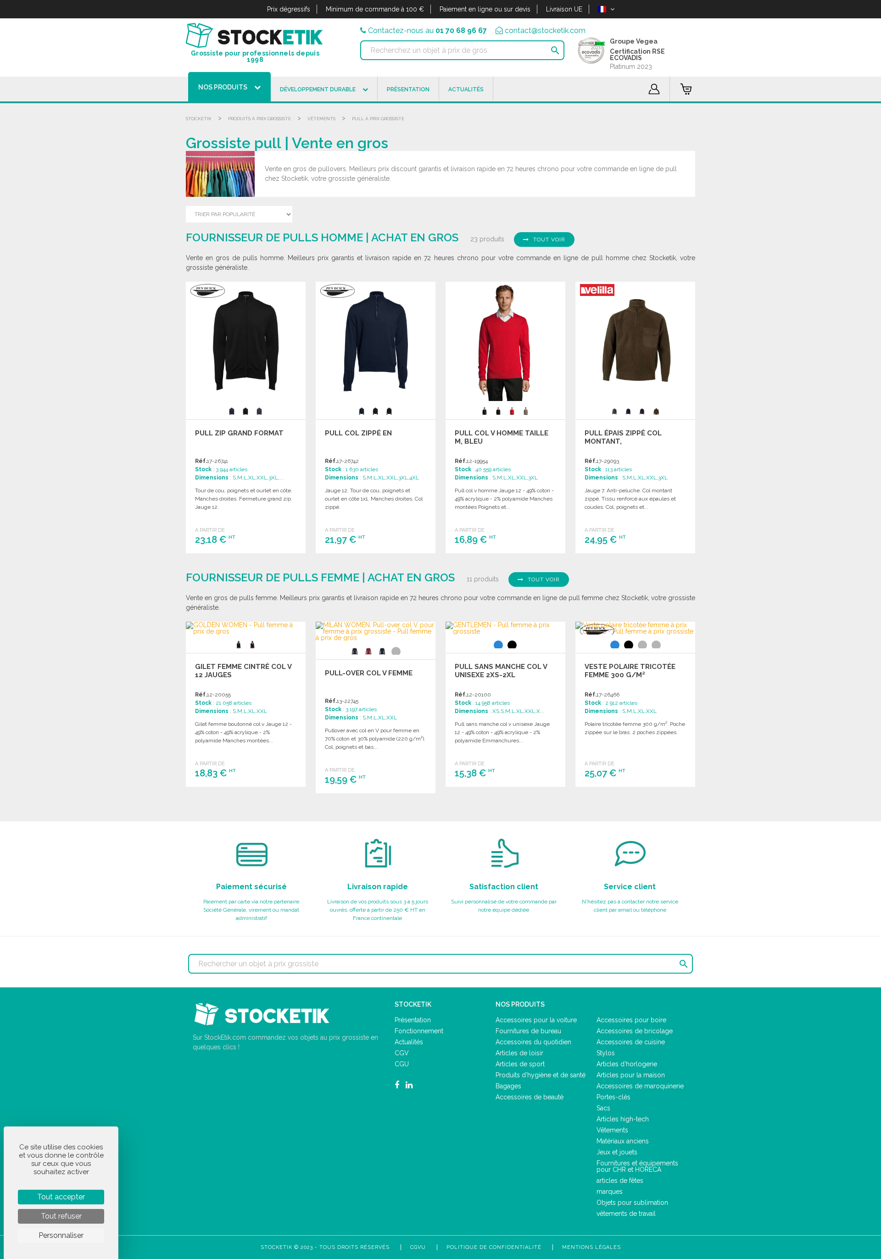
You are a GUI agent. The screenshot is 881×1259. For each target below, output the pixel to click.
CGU (402, 1064)
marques (610, 1191)
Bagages (508, 1086)
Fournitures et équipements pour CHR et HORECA (637, 1166)
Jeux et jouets (617, 1152)
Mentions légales (591, 1247)
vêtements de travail (626, 1213)
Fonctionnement (419, 1031)
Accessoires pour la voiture (536, 1020)
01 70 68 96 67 (461, 30)
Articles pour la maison (631, 1075)
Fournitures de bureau (528, 1031)
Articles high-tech (623, 1119)
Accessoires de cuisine (631, 1042)
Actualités (409, 1042)
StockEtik (199, 118)
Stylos (606, 1053)
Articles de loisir (519, 1053)
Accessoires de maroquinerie (640, 1086)
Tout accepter (61, 1196)
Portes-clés (613, 1097)
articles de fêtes (620, 1180)
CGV (402, 1053)
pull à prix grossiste (378, 118)
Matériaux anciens (623, 1141)
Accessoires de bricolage (635, 1031)
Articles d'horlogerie (627, 1064)
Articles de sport (520, 1064)
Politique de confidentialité (493, 1247)
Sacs (603, 1108)
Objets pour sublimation (632, 1202)
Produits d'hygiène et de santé (540, 1075)
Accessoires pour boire (631, 1020)
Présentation (413, 1020)
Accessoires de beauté (529, 1097)
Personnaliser (61, 1235)
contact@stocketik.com (545, 30)
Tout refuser (61, 1216)
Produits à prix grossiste (259, 118)
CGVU (418, 1247)
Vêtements (321, 118)
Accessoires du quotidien (533, 1042)
